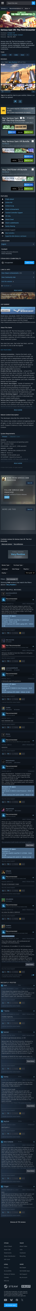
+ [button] (27, 55)
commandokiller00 (12, 668)
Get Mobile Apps (11, 1305)
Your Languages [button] (11, 579)
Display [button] (4, 573)
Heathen (8, 925)
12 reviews (17, 670)
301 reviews (18, 810)
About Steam (8, 1246)
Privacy (6, 1267)
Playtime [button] (26, 569)
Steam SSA (7, 1249)
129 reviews (17, 762)
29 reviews (9, 873)
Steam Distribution (9, 1256)
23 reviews (9, 641)
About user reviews (7, 544)
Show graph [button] (29, 573)
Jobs (21, 1249)
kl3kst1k (8, 871)
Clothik (8, 707)
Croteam (20, 35)
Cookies (6, 1277)
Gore (22, 55)
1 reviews (8, 595)
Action (4, 55)
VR (10, 55)
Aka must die (10, 640)
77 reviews (8, 927)
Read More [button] (29, 845)
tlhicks (8, 734)
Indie (16, 55)
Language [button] (5, 569)
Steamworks (7, 1253)
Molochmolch (10, 760)
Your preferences (18, 544)
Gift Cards (7, 1259)
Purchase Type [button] (18, 565)
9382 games (9, 810)
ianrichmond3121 (11, 593)
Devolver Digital (12, 35)
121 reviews (9, 901)
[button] (4, 8)
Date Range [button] (15, 569)
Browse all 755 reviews (18, 1222)
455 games (9, 762)
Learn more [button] (29, 262)
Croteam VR (11, 33)
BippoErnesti (10, 808)
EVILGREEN (9, 899)
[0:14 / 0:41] (18, 73)
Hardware (23, 1253)
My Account (23, 1277)
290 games (9, 709)
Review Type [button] (5, 565)
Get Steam (23, 1267)
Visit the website (6, 281)
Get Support (23, 1274)
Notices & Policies (9, 1274)
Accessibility (7, 1271)
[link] (17, 160)
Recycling (23, 1256)
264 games (9, 670)
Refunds (6, 1280)
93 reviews (17, 709)
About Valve (23, 1246)
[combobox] (19, 3)
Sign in (3, 95)
